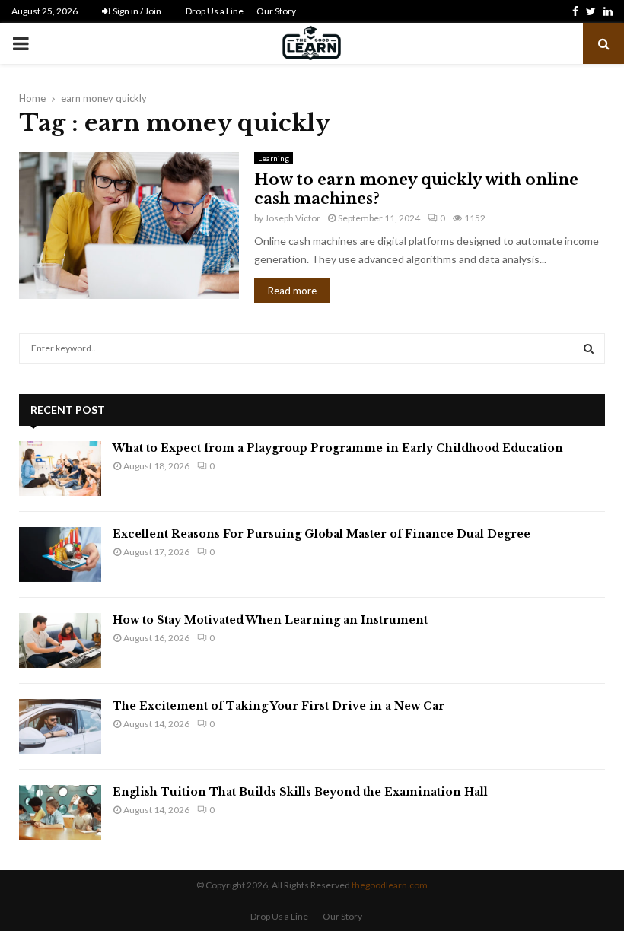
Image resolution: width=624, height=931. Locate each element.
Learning (273, 158)
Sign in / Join (136, 11)
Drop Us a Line (215, 11)
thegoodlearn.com (390, 885)
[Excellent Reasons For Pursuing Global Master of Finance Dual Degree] (60, 554)
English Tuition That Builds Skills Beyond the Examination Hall (300, 792)
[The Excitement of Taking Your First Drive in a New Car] (60, 726)
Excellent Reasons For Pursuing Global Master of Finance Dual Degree (321, 534)
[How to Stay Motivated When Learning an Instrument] (60, 640)
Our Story (276, 11)
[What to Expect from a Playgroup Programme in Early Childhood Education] (60, 468)
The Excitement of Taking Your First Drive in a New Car (278, 706)
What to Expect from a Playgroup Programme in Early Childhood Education (338, 448)
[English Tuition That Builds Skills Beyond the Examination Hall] (60, 812)
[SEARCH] (588, 348)
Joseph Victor (292, 218)
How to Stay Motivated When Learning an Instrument (270, 620)
